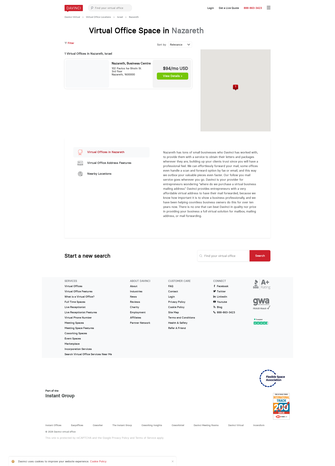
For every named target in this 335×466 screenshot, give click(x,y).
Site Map (173, 312)
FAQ (170, 286)
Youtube (222, 302)
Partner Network (140, 322)
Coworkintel (178, 425)
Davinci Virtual (72, 17)
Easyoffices (77, 425)
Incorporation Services (78, 349)
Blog (219, 307)
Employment (138, 312)
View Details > (172, 76)
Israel (120, 17)
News (133, 296)
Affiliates (135, 317)
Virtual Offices (73, 286)
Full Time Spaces (75, 302)
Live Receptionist (75, 307)
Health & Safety (177, 322)
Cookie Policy (176, 307)
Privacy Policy (176, 302)
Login (210, 8)
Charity (134, 307)
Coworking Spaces (76, 333)
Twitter (221, 291)
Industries (136, 291)
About (133, 286)
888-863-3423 (253, 8)
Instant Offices (53, 425)
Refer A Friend (177, 328)
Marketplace (72, 343)
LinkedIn (222, 296)
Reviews (135, 302)
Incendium (259, 425)
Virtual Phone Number (78, 317)
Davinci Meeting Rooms (206, 425)
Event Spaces (73, 338)
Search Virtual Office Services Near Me (88, 354)
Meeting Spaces (74, 322)
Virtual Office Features (78, 291)
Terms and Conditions (181, 317)
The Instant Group (122, 425)
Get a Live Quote (229, 8)
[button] (236, 87)
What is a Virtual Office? (79, 296)
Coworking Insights (152, 425)
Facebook (222, 286)
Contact (173, 291)
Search (260, 256)
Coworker (98, 425)
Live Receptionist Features (81, 312)
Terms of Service (145, 437)
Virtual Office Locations (98, 17)
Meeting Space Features (79, 328)
